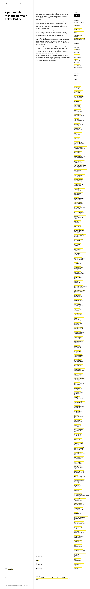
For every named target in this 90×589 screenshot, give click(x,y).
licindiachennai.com (77, 91)
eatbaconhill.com (77, 106)
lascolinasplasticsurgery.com (79, 472)
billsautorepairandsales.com (79, 521)
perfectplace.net (77, 250)
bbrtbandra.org (77, 128)
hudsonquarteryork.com (78, 510)
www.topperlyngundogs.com (79, 448)
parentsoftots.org (77, 426)
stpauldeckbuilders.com (78, 462)
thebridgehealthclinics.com (79, 422)
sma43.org (76, 475)
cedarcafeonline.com (78, 97)
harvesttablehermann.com (79, 166)
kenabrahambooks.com (78, 305)
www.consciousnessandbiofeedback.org (81, 495)
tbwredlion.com (77, 519)
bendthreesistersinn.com (78, 373)
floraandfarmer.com (77, 170)
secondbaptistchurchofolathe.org (80, 552)
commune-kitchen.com (78, 306)
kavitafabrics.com (77, 379)
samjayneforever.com (78, 526)
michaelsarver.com (77, 225)
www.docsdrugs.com (78, 466)
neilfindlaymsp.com (77, 391)
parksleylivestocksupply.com (79, 258)
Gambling (37, 560)
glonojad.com (76, 319)
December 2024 (77, 67)
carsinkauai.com (77, 531)
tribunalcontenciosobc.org (79, 291)
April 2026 (76, 50)
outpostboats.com (77, 266)
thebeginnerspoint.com (78, 278)
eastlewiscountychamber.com (79, 290)
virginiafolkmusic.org (78, 241)
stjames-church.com (77, 322)
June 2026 (76, 49)
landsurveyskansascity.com (79, 461)
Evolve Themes (25, 585)
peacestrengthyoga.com (78, 452)
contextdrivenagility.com (78, 328)
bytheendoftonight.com (78, 267)
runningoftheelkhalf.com (78, 449)
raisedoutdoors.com (77, 185)
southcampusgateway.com (79, 143)
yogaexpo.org (76, 254)
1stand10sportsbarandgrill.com (80, 215)
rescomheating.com (77, 560)
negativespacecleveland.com (79, 368)
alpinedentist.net (77, 138)
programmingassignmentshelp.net (80, 107)
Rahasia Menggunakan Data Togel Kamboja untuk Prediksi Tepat (79, 24)
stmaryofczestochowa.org (79, 332)
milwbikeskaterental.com (78, 362)
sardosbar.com (76, 195)
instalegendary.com (77, 119)
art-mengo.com (77, 345)
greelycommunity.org (78, 315)
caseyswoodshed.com (78, 402)
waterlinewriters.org (77, 424)
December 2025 (77, 57)
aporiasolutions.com (78, 419)
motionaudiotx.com (77, 558)
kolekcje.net (76, 245)
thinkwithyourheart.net (78, 186)
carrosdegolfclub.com (78, 167)
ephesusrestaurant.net (78, 505)
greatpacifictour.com (78, 385)
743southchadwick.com (78, 175)
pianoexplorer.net (77, 499)
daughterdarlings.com (78, 92)
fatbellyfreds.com (77, 508)
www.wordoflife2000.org (78, 190)
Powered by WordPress (12, 586)
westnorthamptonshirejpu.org (79, 148)
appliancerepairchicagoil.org (79, 116)
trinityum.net (76, 501)
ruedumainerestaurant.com (79, 317)
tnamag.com (76, 415)
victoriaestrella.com (77, 387)
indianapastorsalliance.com (79, 399)
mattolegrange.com (77, 351)
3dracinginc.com (77, 283)
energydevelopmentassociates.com (80, 169)
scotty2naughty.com (78, 323)
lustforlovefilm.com (77, 309)
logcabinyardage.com (78, 430)
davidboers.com (77, 431)
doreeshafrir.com (77, 324)
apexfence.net (76, 568)
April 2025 (76, 60)
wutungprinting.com (78, 360)
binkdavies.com (77, 303)
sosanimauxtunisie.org (78, 135)
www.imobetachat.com (78, 433)
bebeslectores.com (77, 161)
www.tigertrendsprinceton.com (79, 445)
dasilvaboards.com (77, 294)
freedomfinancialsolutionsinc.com (80, 453)
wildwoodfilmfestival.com (78, 147)
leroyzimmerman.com (78, 544)
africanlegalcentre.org (78, 313)
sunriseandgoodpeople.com (79, 370)
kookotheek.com (77, 141)
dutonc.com (76, 348)
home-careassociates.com (79, 255)
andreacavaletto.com (78, 257)
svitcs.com (76, 408)
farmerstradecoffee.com (78, 429)
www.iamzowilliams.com (78, 496)
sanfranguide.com (77, 281)
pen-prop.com (76, 444)
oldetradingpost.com (78, 158)
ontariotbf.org (76, 118)
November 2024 (77, 68)
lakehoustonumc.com (78, 436)
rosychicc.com (76, 264)
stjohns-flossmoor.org (78, 374)
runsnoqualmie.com (77, 464)
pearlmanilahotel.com (78, 132)
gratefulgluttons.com (78, 269)
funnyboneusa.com (77, 375)
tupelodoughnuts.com (78, 209)
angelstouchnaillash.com (78, 217)
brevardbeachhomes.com (78, 172)
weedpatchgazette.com (78, 203)
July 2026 (76, 47)
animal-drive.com (77, 413)
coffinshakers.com (77, 331)
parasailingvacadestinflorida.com (80, 533)
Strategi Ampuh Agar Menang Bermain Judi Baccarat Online (78, 28)
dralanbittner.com (77, 200)
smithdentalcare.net (77, 564)
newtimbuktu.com (77, 104)
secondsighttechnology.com (79, 223)
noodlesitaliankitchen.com (79, 121)
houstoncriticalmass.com (78, 285)
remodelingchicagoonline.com (79, 476)
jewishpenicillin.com (77, 236)
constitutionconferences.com (79, 406)
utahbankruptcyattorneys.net (79, 188)
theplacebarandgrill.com (78, 394)
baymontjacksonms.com (78, 364)
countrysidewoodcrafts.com (79, 115)
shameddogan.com (77, 425)
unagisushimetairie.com (78, 124)
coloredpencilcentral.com (78, 181)
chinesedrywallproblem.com (79, 371)
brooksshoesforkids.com (78, 416)
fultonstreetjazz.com (78, 151)
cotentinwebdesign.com (78, 157)
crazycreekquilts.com (78, 301)
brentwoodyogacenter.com (79, 477)
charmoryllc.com (77, 282)
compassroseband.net (78, 411)
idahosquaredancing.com (78, 192)
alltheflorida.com (77, 528)
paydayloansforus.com (78, 111)
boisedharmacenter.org (78, 259)
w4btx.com (76, 216)
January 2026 (76, 55)
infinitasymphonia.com (78, 311)
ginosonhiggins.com (78, 359)
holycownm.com (77, 382)
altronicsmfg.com (77, 105)
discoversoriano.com (78, 277)
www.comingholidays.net (78, 280)
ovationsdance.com (77, 243)
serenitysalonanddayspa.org (79, 96)
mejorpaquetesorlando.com (79, 213)
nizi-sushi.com (76, 343)
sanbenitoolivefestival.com (79, 273)
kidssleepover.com (77, 109)
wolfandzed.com (77, 486)
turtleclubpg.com (77, 384)
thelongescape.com (77, 350)
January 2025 (76, 65)
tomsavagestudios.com (78, 237)
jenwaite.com (76, 541)
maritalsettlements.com (78, 361)
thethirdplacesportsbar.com (79, 504)
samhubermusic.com (78, 567)
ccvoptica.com (76, 481)
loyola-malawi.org (77, 263)
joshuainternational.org (78, 442)
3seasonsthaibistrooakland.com (80, 251)
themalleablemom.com (78, 336)
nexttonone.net (77, 439)
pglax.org (76, 366)
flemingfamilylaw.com (78, 546)
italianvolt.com (76, 197)
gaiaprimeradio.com (77, 346)
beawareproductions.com (78, 327)
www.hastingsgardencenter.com (80, 498)
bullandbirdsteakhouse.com (79, 471)
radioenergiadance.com (78, 139)
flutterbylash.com (77, 537)
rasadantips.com (77, 102)
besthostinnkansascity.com (79, 563)
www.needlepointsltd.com (79, 470)
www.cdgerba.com (77, 513)
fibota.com (76, 512)
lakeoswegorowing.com (78, 549)
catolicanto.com (77, 246)
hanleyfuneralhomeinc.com (79, 212)
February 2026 (77, 54)
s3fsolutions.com (77, 171)
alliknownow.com (77, 288)
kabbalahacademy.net (78, 218)
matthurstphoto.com (78, 527)
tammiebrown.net (77, 347)
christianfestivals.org (78, 354)
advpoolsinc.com (77, 397)
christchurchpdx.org (77, 304)
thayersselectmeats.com (78, 417)
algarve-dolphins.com (78, 356)
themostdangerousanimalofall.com (80, 286)
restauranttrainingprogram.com (80, 234)
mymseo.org (76, 554)
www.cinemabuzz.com (78, 489)
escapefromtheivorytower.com (79, 174)
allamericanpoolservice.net (79, 235)
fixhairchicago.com (77, 403)
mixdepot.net (76, 490)
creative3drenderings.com (79, 428)
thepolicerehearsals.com (78, 287)
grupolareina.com (77, 155)
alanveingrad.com (77, 357)
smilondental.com (77, 220)
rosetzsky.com (76, 318)
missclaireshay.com (77, 86)
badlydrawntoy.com (77, 435)
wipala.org (76, 262)
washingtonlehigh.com (78, 482)
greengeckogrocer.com (78, 226)
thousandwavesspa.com (78, 388)
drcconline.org (76, 393)
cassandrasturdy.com (78, 272)
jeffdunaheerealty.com (78, 450)
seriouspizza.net (77, 410)
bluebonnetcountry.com (78, 129)
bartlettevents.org (77, 152)
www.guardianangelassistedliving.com (81, 516)
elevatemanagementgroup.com (80, 542)
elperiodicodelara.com (78, 88)
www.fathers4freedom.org (79, 447)
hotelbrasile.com (77, 149)
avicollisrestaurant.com (78, 392)
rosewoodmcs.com (77, 491)
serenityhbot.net (77, 440)
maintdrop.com (77, 133)
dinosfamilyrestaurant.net (79, 163)
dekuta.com (76, 487)
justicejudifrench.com (78, 333)
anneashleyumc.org (77, 459)
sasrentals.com (77, 222)
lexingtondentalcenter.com (79, 230)
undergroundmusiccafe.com (79, 565)
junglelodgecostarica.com (78, 352)
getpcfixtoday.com (77, 127)
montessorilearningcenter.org (79, 523)
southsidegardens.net (78, 500)
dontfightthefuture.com (78, 179)
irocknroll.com (76, 189)
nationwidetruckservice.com (79, 383)
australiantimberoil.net (78, 162)
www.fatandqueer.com (78, 458)
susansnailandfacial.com (78, 443)
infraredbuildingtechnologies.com (80, 165)
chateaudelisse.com (77, 144)
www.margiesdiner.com (78, 467)
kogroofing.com (77, 137)
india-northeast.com (77, 176)
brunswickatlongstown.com (79, 339)
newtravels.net (76, 110)
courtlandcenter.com (78, 389)
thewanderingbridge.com (78, 334)
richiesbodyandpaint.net (78, 90)
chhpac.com (76, 555)
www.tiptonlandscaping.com (79, 479)
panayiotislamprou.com (78, 142)
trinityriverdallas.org (77, 249)
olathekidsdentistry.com (78, 211)
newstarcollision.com (78, 221)
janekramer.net (77, 342)
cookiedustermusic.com (78, 376)
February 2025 (77, 64)
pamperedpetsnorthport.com (79, 207)
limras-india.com (77, 87)
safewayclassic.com (77, 114)
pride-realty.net (77, 535)
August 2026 (76, 45)
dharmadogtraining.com (78, 556)
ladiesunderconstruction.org (79, 160)
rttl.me (75, 559)
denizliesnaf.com (77, 405)
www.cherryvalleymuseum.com (79, 156)
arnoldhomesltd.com (78, 180)
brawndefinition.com (78, 299)
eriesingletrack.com (77, 206)
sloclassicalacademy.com (78, 292)
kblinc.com (76, 204)
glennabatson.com (77, 295)
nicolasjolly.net (76, 310)
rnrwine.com (76, 547)
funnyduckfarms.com (78, 540)
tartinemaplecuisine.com (78, 341)
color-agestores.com (78, 260)
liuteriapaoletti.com (77, 369)
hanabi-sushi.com (77, 485)
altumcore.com (77, 412)
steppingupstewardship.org (79, 480)
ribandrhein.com (77, 244)
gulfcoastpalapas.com (78, 421)
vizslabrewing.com (77, 199)
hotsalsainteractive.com (78, 95)
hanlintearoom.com (77, 538)
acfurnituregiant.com (78, 98)
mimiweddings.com (77, 561)
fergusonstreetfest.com (78, 524)
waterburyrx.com (77, 396)
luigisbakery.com (77, 484)
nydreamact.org (77, 123)
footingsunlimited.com (78, 463)
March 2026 (76, 52)
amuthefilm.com (77, 308)
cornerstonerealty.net (78, 494)
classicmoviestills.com (78, 274)
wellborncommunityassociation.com (80, 146)
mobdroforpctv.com (77, 271)
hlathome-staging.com (78, 227)
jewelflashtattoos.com (78, 125)
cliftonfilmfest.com (77, 183)
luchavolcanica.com (77, 380)
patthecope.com (77, 407)
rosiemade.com (77, 208)
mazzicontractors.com (78, 503)
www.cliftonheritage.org (78, 473)
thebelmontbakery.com (78, 112)
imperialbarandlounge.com (79, 184)
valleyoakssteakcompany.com (79, 401)
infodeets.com (76, 93)
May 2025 (76, 59)
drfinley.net (76, 545)
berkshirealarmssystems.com (79, 198)
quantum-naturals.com (78, 522)
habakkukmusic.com (78, 438)
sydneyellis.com (77, 231)
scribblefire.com (77, 253)
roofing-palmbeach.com (78, 178)
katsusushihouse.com (78, 314)
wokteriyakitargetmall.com (79, 229)
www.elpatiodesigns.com (78, 509)
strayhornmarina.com (78, 296)
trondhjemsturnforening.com (79, 517)
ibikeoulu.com (76, 329)
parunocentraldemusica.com (79, 514)
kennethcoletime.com (78, 337)
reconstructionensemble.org (79, 378)
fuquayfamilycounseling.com (79, 550)
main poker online (39, 564)
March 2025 (76, 62)
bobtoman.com (77, 134)
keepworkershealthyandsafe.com (80, 120)
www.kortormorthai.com (78, 457)
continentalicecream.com (78, 300)
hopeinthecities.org (77, 268)
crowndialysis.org (77, 232)
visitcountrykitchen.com (78, 355)
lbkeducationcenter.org (78, 248)
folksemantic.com (77, 194)
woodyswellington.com (78, 507)
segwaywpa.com (77, 420)
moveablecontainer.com (78, 153)
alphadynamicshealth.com (79, 536)
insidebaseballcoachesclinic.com (80, 530)
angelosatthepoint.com (78, 398)
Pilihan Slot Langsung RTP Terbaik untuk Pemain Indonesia (79, 35)
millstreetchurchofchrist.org (79, 532)
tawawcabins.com (77, 193)
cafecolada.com (77, 276)
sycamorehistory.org (78, 493)
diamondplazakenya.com (78, 518)
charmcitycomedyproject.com (79, 325)
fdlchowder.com (77, 468)
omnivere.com (76, 101)
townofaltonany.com (78, 365)
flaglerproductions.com (78, 297)
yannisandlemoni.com (78, 202)
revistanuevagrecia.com (78, 320)
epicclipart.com (77, 130)
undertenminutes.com (78, 100)
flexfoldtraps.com (77, 454)
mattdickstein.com (77, 434)
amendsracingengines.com (79, 456)
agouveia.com (76, 551)
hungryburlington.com (78, 338)
